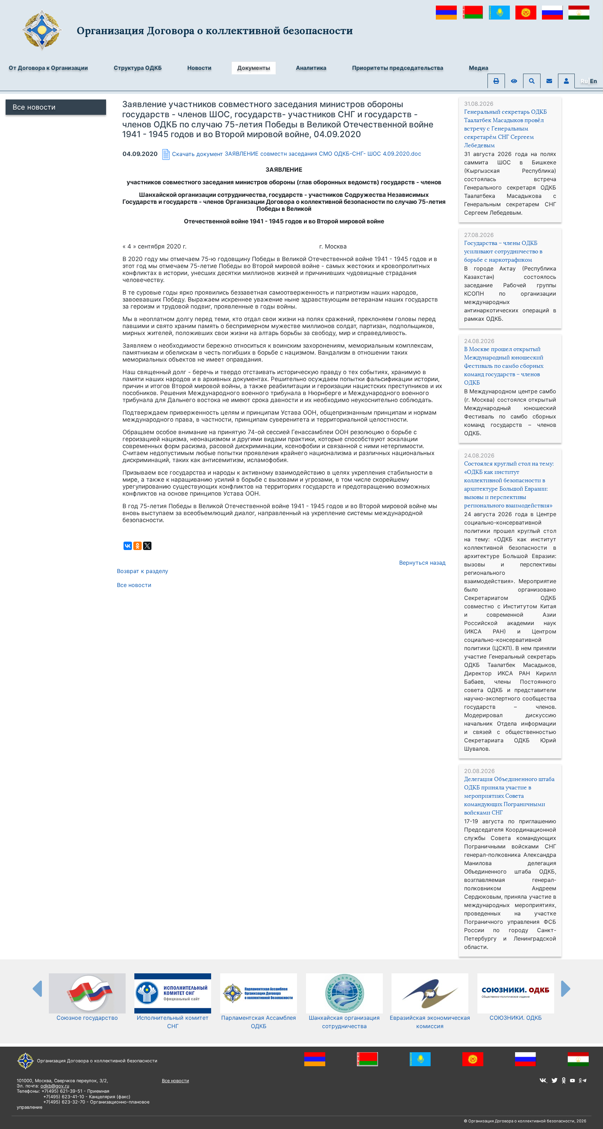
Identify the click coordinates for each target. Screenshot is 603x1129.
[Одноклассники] (137, 546)
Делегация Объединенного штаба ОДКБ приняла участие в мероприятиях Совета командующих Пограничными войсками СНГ (509, 796)
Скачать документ (197, 153)
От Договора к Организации (48, 67)
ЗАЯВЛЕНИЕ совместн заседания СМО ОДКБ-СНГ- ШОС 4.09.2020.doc (323, 153)
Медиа (478, 67)
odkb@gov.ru (54, 1086)
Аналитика (311, 67)
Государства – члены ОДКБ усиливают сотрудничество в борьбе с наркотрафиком (503, 251)
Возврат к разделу (142, 570)
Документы (253, 67)
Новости (199, 67)
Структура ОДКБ (138, 67)
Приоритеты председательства (397, 67)
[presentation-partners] (36, 988)
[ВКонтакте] (128, 546)
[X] (147, 546)
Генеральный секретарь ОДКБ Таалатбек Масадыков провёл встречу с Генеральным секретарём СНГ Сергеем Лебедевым (505, 129)
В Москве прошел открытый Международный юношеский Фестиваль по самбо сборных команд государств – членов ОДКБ (503, 366)
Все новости (34, 107)
